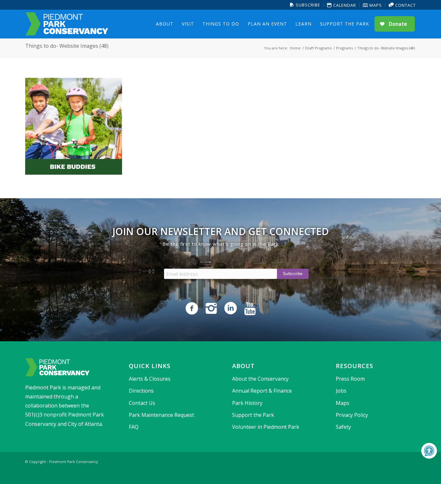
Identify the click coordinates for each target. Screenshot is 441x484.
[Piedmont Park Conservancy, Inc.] (66, 24)
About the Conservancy (260, 378)
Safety (343, 426)
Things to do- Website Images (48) (66, 45)
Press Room (350, 378)
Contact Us (142, 403)
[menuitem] (305, 5)
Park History (247, 403)
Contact (405, 5)
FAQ (133, 426)
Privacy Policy (352, 414)
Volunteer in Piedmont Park (265, 426)
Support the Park (253, 414)
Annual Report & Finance (262, 390)
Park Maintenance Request (161, 414)
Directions (141, 390)
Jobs (341, 390)
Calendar (344, 5)
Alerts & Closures (149, 378)
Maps (375, 5)
